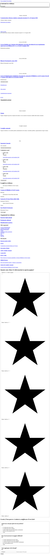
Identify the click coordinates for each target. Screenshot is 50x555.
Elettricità (2, 232)
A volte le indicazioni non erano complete (11, 540)
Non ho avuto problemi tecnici (9, 531)
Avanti (2, 553)
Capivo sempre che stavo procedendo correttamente (13, 529)
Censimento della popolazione (6, 231)
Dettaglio (3, 551)
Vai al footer (9, 1)
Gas (1, 234)
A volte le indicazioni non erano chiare (10, 539)
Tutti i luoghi (3, 212)
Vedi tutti (2, 236)
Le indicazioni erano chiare (8, 527)
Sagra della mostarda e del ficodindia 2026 (11, 157)
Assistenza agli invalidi (4, 228)
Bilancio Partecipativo (4, 229)
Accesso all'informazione (5, 227)
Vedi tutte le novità (4, 81)
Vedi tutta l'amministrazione (6, 147)
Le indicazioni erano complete (9, 528)
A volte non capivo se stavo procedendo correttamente (13, 542)
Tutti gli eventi (3, 180)
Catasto (1, 230)
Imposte (2, 235)
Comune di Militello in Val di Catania (9, 190)
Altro (4, 532)
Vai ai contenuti (3, 1)
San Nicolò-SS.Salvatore (6, 207)
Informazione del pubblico (5, 22)
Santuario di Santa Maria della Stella (9, 199)
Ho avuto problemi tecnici (8, 543)
